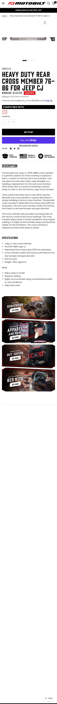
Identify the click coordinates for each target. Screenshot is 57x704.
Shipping (5, 96)
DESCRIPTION (9, 165)
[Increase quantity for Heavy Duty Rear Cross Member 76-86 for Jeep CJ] (13, 122)
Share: (5, 148)
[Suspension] (28, 308)
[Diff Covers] (28, 356)
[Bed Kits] (28, 380)
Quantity (6, 116)
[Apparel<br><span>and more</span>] (28, 331)
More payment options (28, 145)
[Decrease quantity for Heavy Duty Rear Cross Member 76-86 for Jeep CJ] (4, 122)
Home (4, 16)
